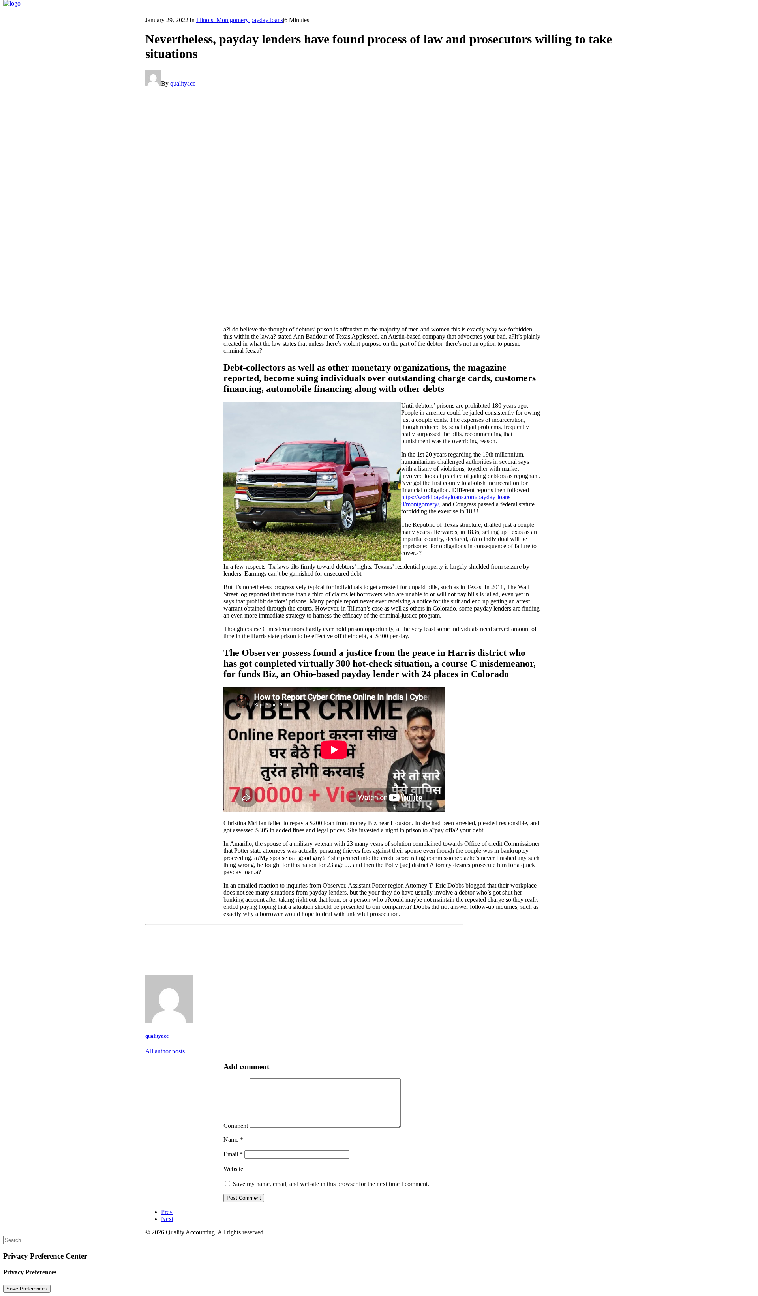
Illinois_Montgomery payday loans (239, 20)
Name (233, 1139)
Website (233, 1168)
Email (233, 1154)
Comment (235, 1125)
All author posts (165, 1051)
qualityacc (182, 83)
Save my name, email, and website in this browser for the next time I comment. (331, 1183)
